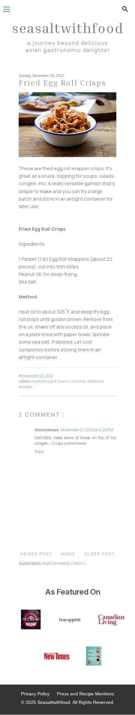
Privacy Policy (35, 693)
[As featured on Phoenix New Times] (57, 656)
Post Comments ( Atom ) (64, 563)
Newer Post (36, 554)
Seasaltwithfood (68, 28)
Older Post (99, 554)
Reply (39, 451)
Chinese (78, 381)
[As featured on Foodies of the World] (94, 656)
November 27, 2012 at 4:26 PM (87, 430)
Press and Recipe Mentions (85, 693)
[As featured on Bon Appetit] (69, 620)
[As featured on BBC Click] (31, 620)
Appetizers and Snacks (50, 381)
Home (68, 554)
